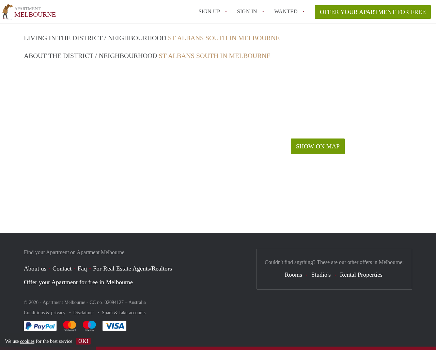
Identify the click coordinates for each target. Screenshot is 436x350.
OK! (83, 341)
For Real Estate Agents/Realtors (132, 268)
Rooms (293, 274)
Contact (62, 268)
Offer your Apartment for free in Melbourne (78, 282)
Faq (82, 268)
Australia (137, 302)
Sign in (247, 11)
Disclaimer (84, 312)
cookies (27, 341)
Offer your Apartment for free (373, 12)
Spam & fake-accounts (123, 312)
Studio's (321, 274)
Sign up (209, 11)
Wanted (286, 11)
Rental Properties (361, 274)
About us (35, 268)
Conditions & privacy (45, 312)
